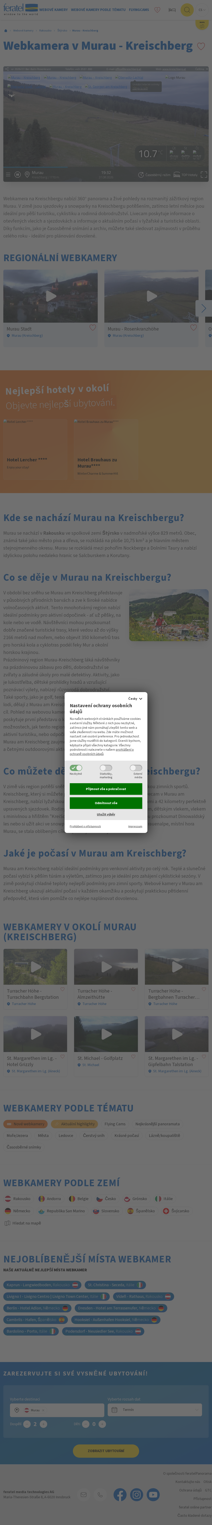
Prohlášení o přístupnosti (85, 826)
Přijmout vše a (106, 789)
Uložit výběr (106, 814)
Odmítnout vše (106, 803)
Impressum (135, 826)
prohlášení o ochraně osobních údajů (102, 751)
